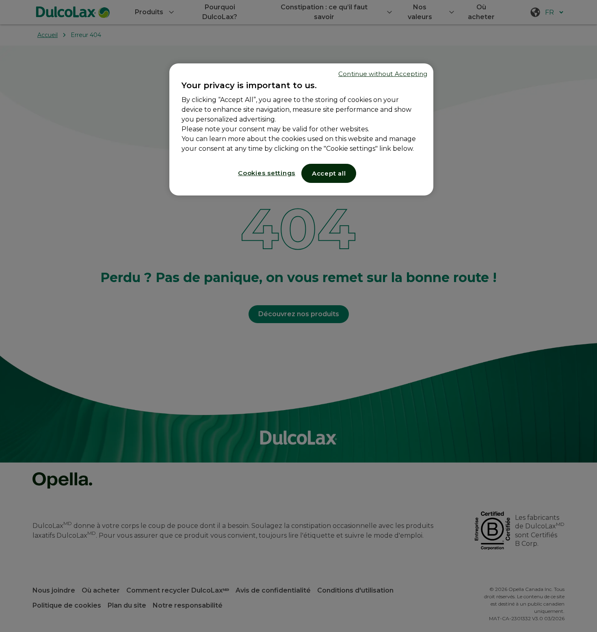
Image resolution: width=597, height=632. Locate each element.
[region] (301, 129)
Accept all (329, 173)
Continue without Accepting (382, 74)
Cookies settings (266, 173)
